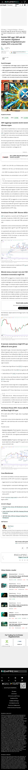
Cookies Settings (14, 700)
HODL (14, 373)
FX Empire (3, 29)
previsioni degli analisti (11, 497)
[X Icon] (4, 678)
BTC (18, 370)
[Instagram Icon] (4, 680)
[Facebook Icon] (10, 678)
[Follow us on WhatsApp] (22, 5)
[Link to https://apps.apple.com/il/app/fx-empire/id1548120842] (6, 683)
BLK (20, 354)
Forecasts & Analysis (12, 29)
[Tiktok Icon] (24, 680)
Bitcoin (20, 29)
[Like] (22, 548)
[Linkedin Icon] (17, 678)
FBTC (20, 366)
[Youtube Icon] (24, 678)
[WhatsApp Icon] (17, 680)
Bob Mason (11, 526)
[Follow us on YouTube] (25, 5)
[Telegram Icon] (10, 680)
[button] (2, 1)
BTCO (3, 379)
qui (25, 265)
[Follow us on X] (20, 5)
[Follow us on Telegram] (27, 5)
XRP (3, 59)
